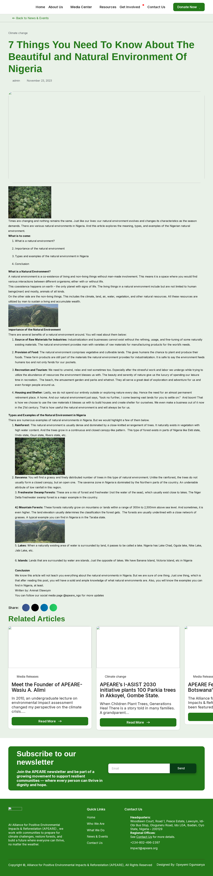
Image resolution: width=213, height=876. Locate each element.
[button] (26, 607)
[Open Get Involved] (143, 7)
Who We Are (95, 823)
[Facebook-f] (11, 853)
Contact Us (95, 843)
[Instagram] (26, 853)
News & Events (97, 836)
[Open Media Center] (95, 7)
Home (91, 817)
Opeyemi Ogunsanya (190, 864)
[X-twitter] (18, 853)
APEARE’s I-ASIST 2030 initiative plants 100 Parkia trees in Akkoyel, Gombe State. (138, 689)
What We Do (96, 830)
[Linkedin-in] (33, 853)
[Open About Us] (66, 7)
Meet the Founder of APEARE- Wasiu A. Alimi (47, 687)
